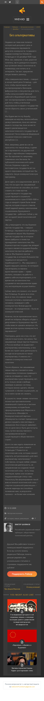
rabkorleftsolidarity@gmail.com (23, 687)
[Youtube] (6, 2)
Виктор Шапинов (22, 524)
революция (24, 518)
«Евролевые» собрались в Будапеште (22, 646)
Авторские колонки (27, 27)
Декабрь (16, 29)
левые (16, 518)
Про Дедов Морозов (12, 589)
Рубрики (15, 27)
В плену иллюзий (33, 587)
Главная (7, 27)
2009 (38, 27)
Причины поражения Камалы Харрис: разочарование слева (22, 669)
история (10, 518)
